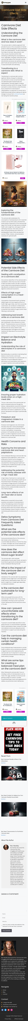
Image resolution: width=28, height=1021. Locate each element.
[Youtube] (8, 1010)
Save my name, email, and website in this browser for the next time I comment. (13, 925)
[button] (26, 2)
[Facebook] (2, 1010)
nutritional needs (18, 94)
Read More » (3, 762)
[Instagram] (11, 1010)
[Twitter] (5, 1010)
